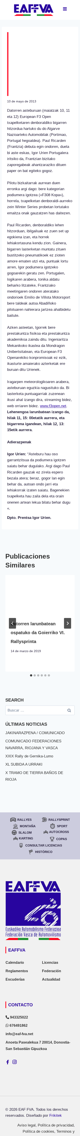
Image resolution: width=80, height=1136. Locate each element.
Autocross (59, 832)
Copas (61, 839)
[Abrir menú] (65, 8)
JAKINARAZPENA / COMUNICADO (35, 733)
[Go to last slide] (12, 623)
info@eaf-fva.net (19, 1034)
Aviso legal (26, 1125)
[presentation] (40, 594)
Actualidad (51, 979)
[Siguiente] (67, 623)
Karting (26, 838)
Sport (62, 826)
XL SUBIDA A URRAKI (23, 764)
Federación (51, 971)
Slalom (25, 832)
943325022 (18, 1017)
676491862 (18, 1025)
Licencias (50, 962)
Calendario (15, 962)
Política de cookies (38, 1131)
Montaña (28, 826)
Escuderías (15, 979)
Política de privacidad (56, 1125)
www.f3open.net (53, 406)
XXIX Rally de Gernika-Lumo (29, 756)
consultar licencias (43, 845)
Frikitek (55, 1115)
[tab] (31, 675)
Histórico (43, 852)
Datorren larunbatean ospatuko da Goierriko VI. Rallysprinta (38, 632)
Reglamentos (17, 971)
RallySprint (59, 819)
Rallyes (24, 819)
